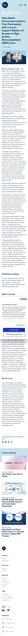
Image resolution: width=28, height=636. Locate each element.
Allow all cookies (14, 330)
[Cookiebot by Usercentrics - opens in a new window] (20, 299)
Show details (20, 325)
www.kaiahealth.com (13, 371)
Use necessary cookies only (14, 334)
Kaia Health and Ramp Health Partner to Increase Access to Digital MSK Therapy (13, 532)
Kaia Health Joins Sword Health (12, 475)
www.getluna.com (7, 425)
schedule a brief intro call (17, 284)
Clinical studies (6, 183)
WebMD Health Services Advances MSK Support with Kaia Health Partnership (12, 502)
